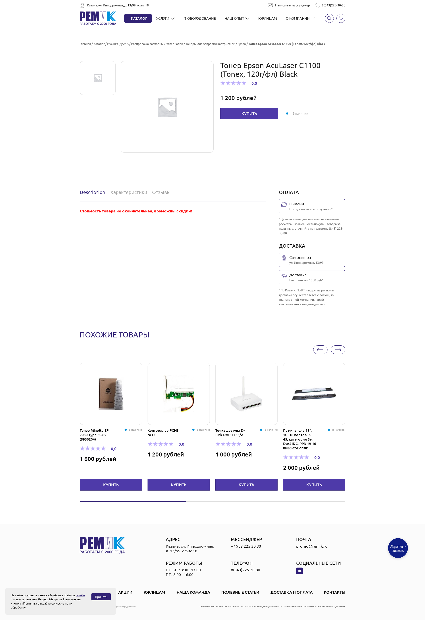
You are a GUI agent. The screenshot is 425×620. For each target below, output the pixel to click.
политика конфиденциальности (261, 606)
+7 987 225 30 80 (246, 546)
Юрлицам (267, 18)
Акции (125, 592)
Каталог (139, 18)
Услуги (162, 18)
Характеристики (128, 192)
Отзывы (161, 192)
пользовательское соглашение (219, 606)
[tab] (93, 192)
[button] (320, 349)
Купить (249, 113)
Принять (101, 597)
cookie (80, 595)
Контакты (334, 592)
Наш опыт (234, 18)
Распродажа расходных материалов (157, 44)
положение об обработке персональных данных (314, 606)
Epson (242, 44)
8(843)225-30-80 (333, 5)
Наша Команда (193, 592)
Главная (85, 44)
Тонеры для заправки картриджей (210, 44)
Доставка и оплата (291, 592)
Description (92, 192)
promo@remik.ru (311, 546)
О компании (298, 18)
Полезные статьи (240, 592)
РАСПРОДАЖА (118, 44)
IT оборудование (200, 18)
